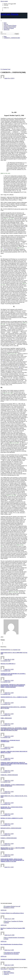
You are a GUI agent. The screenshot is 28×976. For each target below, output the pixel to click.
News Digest (4, 968)
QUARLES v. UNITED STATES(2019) (9, 838)
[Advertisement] (14, 54)
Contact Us (6, 974)
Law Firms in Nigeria (9, 28)
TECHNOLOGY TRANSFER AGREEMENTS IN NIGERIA (13, 959)
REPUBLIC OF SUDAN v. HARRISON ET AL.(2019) (12, 818)
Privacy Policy (7, 971)
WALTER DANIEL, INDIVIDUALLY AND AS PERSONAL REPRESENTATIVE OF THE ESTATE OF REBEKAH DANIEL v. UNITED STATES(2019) (13, 686)
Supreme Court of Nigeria (10, 27)
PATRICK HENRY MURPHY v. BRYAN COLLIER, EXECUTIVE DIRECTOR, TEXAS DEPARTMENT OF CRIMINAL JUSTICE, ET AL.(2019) (12, 860)
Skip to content (4, 1)
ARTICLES (6, 29)
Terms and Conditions (9, 972)
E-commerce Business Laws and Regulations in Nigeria (12, 913)
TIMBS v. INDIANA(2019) (6, 718)
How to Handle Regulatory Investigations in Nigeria (11, 944)
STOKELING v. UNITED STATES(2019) (9, 774)
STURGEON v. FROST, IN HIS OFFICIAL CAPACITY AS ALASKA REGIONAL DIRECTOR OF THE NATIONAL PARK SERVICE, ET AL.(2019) (14, 763)
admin (6, 78)
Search (16, 33)
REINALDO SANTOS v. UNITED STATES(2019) (11, 828)
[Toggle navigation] (1, 20)
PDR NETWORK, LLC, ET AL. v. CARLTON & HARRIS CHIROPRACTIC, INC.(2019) (13, 848)
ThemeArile (11, 968)
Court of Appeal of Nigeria (10, 25)
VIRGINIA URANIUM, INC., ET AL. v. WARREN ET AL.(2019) (14, 697)
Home (5, 22)
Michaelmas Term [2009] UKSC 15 (8, 663)
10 (19, 367)
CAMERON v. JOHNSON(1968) (12, 37)
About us (6, 24)
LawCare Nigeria (9, 14)
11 (7, 590)
